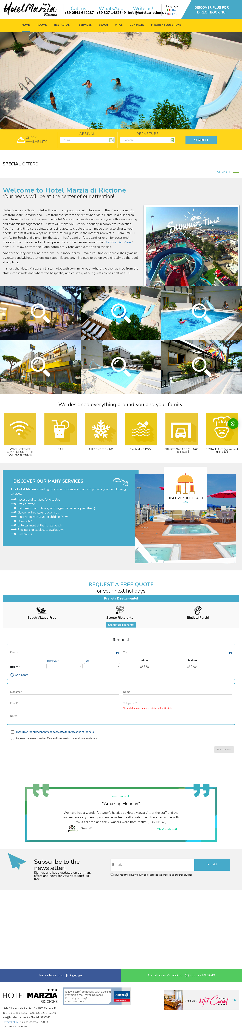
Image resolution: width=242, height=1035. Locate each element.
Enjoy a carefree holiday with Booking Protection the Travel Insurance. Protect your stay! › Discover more (88, 996)
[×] (233, 423)
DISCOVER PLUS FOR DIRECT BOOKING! (212, 10)
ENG (174, 14)
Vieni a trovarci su (51, 975)
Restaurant (63, 25)
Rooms (42, 25)
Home (26, 25)
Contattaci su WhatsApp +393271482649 (181, 975)
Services (85, 25)
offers (38, 876)
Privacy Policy (10, 1022)
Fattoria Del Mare (118, 242)
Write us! (143, 8)
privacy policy (136, 874)
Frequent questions (166, 25)
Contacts (137, 25)
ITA (173, 10)
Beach (103, 25)
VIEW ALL (225, 172)
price (119, 25)
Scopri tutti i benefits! (121, 625)
